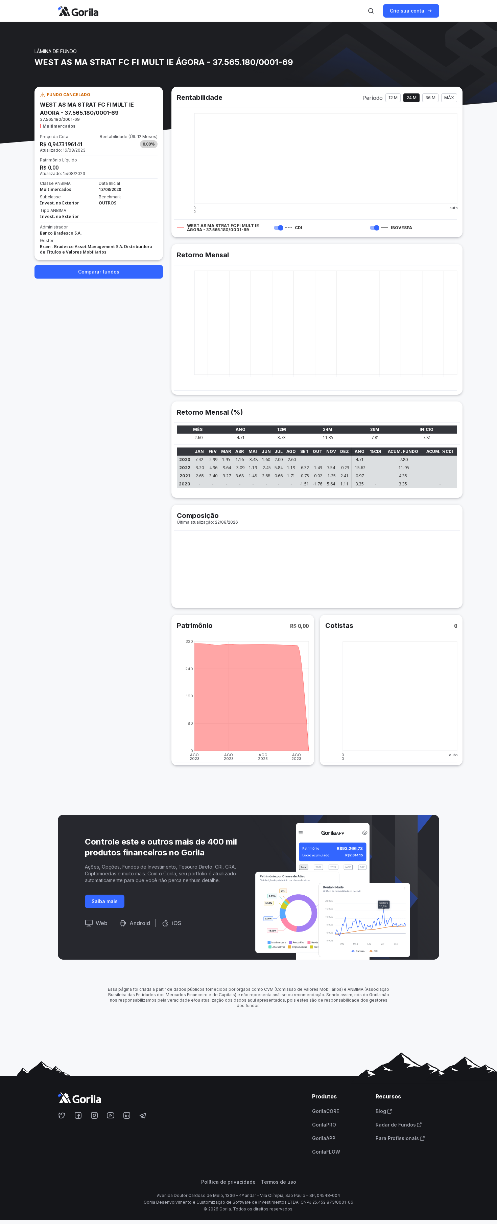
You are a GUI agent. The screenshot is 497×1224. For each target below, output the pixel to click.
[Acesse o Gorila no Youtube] (110, 1115)
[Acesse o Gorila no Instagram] (94, 1115)
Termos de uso (278, 1182)
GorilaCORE (325, 1111)
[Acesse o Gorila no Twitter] (62, 1115)
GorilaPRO (324, 1125)
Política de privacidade (228, 1182)
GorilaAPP (323, 1138)
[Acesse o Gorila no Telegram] (143, 1115)
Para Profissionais (397, 1138)
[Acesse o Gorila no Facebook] (78, 1115)
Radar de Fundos (396, 1125)
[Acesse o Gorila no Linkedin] (127, 1115)
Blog (381, 1111)
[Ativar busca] (371, 11)
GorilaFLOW (326, 1152)
